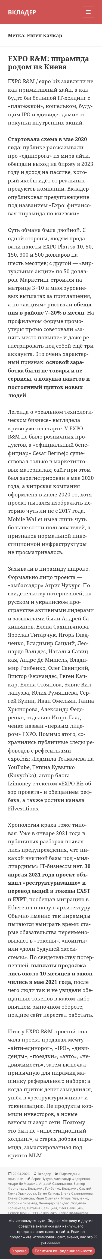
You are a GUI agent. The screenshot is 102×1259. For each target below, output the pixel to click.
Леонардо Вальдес (54, 1203)
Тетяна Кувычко (44, 1213)
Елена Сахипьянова (77, 1193)
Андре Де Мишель (23, 1183)
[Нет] (95, 1236)
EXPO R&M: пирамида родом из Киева (48, 63)
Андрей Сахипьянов (55, 1183)
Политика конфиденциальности (63, 1251)
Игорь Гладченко (74, 1198)
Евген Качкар (48, 1193)
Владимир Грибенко (44, 1188)
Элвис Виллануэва (73, 1213)
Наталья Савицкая (42, 1208)
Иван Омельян (48, 1198)
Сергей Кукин (19, 1213)
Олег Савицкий (71, 1208)
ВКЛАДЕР (22, 12)
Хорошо (19, 1251)
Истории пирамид (22, 1203)
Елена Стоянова (21, 1198)
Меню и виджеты (88, 17)
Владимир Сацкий (76, 1188)
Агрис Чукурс (42, 1178)
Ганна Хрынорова (22, 1193)
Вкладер (44, 1173)
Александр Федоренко (72, 1178)
